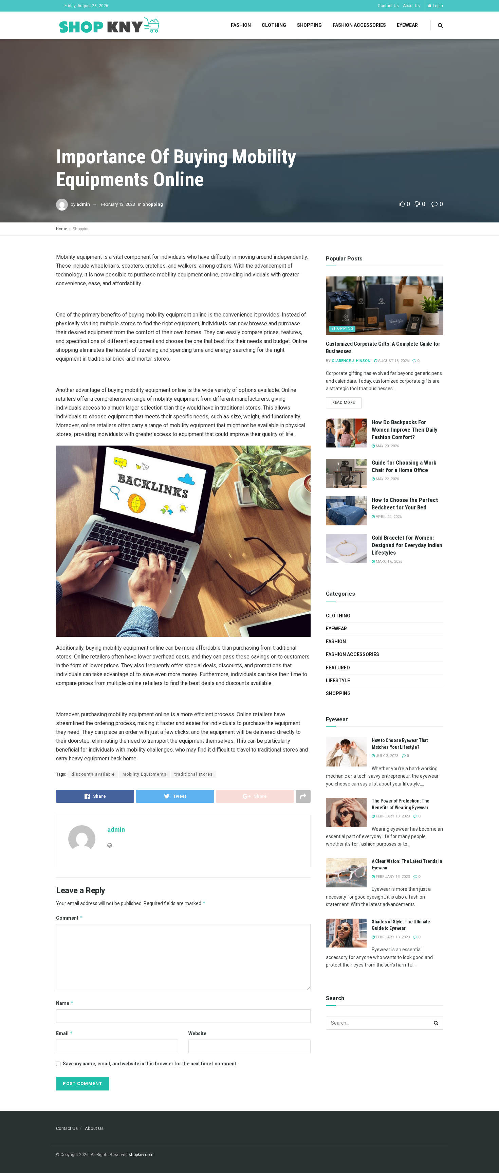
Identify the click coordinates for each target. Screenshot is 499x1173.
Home (61, 229)
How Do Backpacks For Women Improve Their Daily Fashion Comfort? (405, 429)
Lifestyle (338, 680)
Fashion (241, 25)
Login (437, 5)
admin (83, 204)
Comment (69, 918)
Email (64, 1033)
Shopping (309, 25)
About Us (411, 5)
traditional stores (193, 774)
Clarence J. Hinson (351, 361)
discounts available (93, 774)
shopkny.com (141, 1154)
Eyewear (407, 25)
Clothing (274, 25)
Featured (338, 667)
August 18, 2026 (393, 361)
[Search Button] (436, 1023)
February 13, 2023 (118, 204)
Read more (343, 402)
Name (65, 1003)
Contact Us (388, 5)
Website (197, 1033)
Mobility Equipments (145, 774)
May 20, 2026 (387, 446)
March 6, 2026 (388, 561)
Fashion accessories (359, 25)
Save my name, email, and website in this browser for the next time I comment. (150, 1063)
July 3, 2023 (386, 756)
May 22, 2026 (387, 479)
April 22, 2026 (388, 517)
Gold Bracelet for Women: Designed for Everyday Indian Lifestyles (407, 545)
